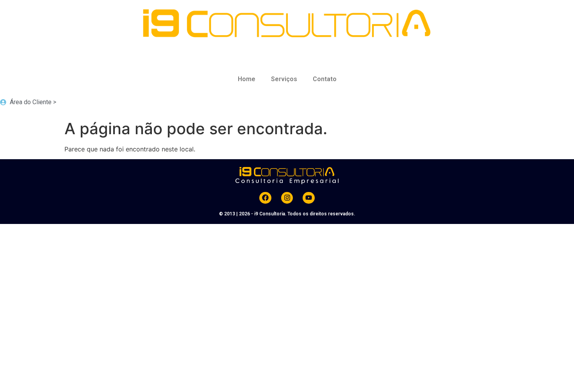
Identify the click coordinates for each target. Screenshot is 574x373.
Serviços (284, 79)
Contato (325, 79)
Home (246, 79)
